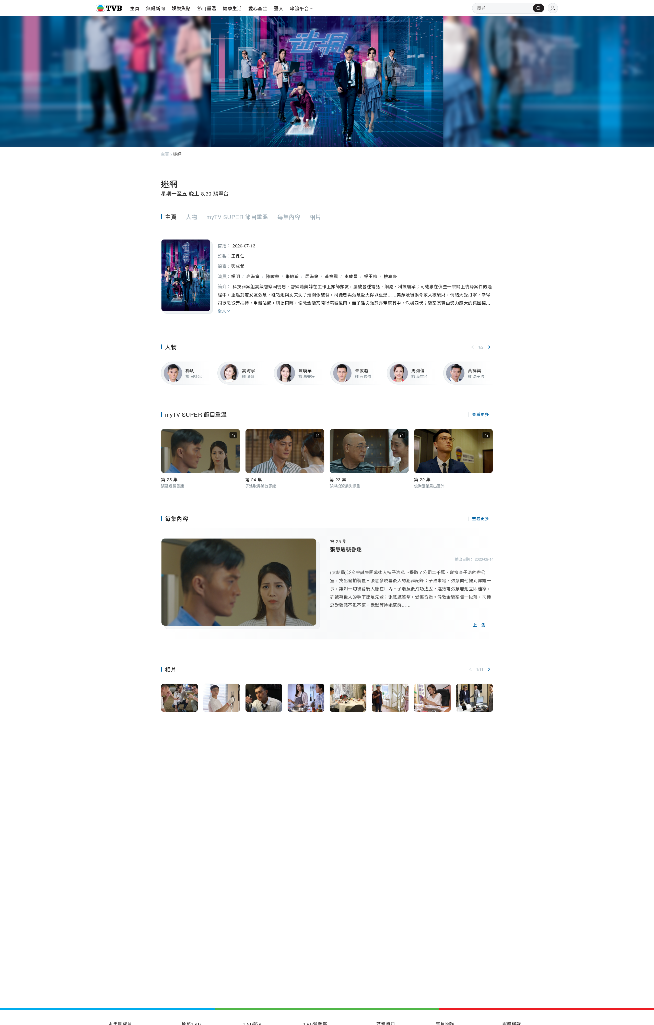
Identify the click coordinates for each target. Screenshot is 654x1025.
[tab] (173, 216)
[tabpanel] (327, 271)
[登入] (553, 8)
